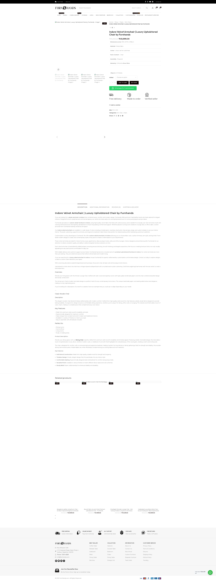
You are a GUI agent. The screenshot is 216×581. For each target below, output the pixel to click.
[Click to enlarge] (58, 69)
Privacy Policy (147, 546)
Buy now (134, 82)
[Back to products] (112, 28)
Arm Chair (128, 22)
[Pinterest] (61, 561)
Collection (111, 543)
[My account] (152, 8)
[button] (57, 137)
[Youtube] (59, 561)
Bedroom (110, 551)
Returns (145, 551)
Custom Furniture (130, 554)
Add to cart (123, 82)
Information (129, 543)
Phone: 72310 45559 (63, 554)
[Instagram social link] (147, 1)
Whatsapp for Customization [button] (124, 88)
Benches (92, 560)
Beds (90, 554)
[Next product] (114, 28)
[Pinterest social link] (152, 1)
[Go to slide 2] (108, 518)
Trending (145, 560)
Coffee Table (93, 546)
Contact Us (128, 549)
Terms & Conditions (148, 549)
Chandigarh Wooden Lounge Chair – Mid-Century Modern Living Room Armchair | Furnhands (121, 511)
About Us (128, 546)
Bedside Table (93, 549)
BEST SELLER (93, 543)
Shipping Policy (147, 554)
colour (111, 77)
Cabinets (109, 546)
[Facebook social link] (145, 1)
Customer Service (149, 543)
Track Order (128, 560)
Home (111, 22)
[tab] (82, 206)
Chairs (121, 22)
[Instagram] (64, 561)
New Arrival (128, 551)
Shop (116, 22)
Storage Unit (111, 560)
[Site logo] (65, 8)
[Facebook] (56, 561)
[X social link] (116, 116)
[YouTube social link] (150, 1)
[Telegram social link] (123, 116)
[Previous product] (110, 28)
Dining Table (93, 557)
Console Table (111, 549)
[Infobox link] (65, 533)
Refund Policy (147, 557)
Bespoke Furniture (130, 557)
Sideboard (92, 551)
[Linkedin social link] (121, 116)
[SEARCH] (147, 8)
